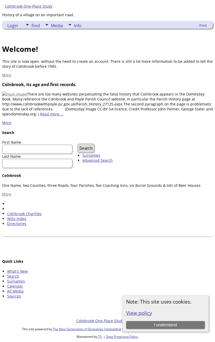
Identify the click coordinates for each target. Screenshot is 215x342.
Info (78, 26)
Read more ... (51, 113)
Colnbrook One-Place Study (28, 6)
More (6, 74)
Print (203, 25)
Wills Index (16, 218)
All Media (15, 291)
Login (12, 26)
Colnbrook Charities (24, 213)
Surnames (91, 155)
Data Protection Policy (122, 336)
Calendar (15, 286)
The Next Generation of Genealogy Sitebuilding (87, 329)
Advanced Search (97, 160)
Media (57, 26)
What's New (17, 271)
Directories (16, 223)
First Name (11, 142)
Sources (14, 296)
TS (100, 336)
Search (13, 276)
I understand (165, 325)
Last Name (11, 156)
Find (35, 26)
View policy (139, 313)
